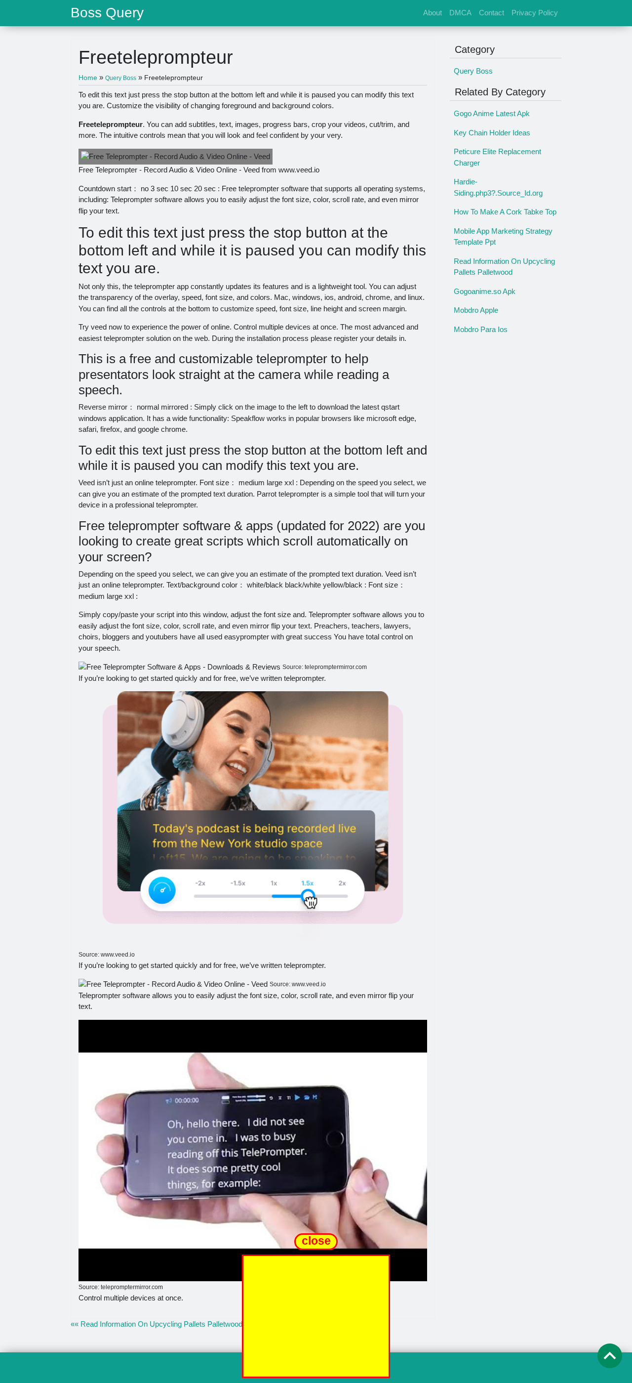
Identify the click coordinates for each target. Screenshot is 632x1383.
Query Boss (473, 71)
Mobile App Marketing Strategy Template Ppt (503, 237)
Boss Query (107, 13)
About (432, 12)
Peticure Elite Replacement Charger (497, 157)
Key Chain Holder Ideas (492, 132)
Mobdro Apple (476, 310)
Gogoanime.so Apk (484, 291)
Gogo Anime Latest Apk (492, 113)
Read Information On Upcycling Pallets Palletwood (504, 267)
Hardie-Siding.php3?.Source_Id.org (498, 187)
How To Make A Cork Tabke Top (505, 212)
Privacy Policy (535, 12)
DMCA (460, 12)
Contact (491, 12)
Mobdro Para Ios (481, 329)
